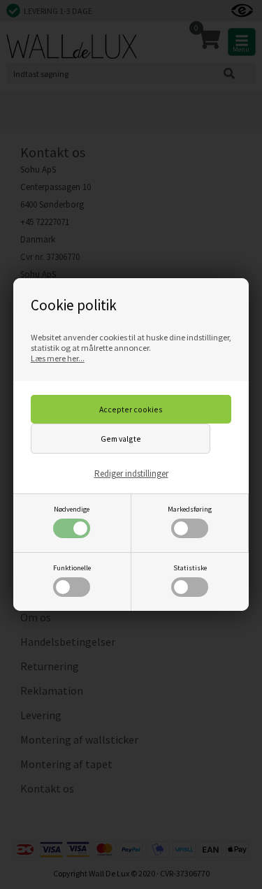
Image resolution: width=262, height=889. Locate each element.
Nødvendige (71, 509)
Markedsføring (190, 509)
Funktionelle (72, 567)
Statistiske (190, 567)
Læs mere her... (58, 358)
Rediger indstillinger (131, 473)
